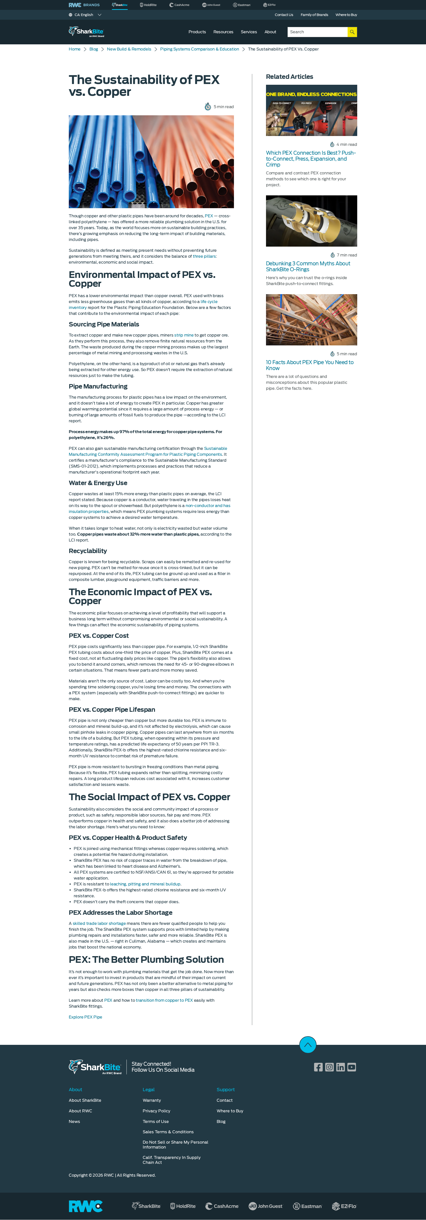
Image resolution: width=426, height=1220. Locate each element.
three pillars (204, 256)
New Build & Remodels (129, 49)
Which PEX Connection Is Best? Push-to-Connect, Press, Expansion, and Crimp (311, 159)
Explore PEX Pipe (85, 1017)
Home (75, 49)
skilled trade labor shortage (100, 923)
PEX (209, 216)
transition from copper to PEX (164, 1000)
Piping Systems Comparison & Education (199, 49)
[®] (120, 5)
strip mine (184, 335)
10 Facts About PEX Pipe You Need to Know (310, 365)
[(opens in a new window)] (148, 5)
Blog (93, 49)
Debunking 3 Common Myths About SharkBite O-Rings (308, 266)
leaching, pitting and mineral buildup (145, 884)
